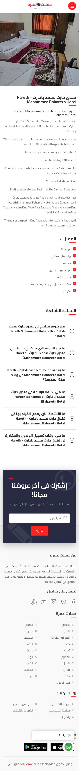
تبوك (67, 650)
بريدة (30, 650)
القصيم (65, 657)
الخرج (30, 663)
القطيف (28, 670)
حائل (67, 676)
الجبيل (66, 663)
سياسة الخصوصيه (59, 710)
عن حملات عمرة (60, 704)
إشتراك (39, 531)
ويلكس (12, 764)
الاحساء (28, 644)
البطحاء (28, 637)
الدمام (29, 625)
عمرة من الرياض (23, 704)
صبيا (30, 676)
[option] (39, 49)
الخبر (67, 631)
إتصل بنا (65, 717)
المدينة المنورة (61, 637)
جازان (30, 631)
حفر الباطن (63, 682)
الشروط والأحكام (23, 710)
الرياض (66, 625)
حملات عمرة (33, 764)
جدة (67, 644)
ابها (30, 657)
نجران (66, 670)
